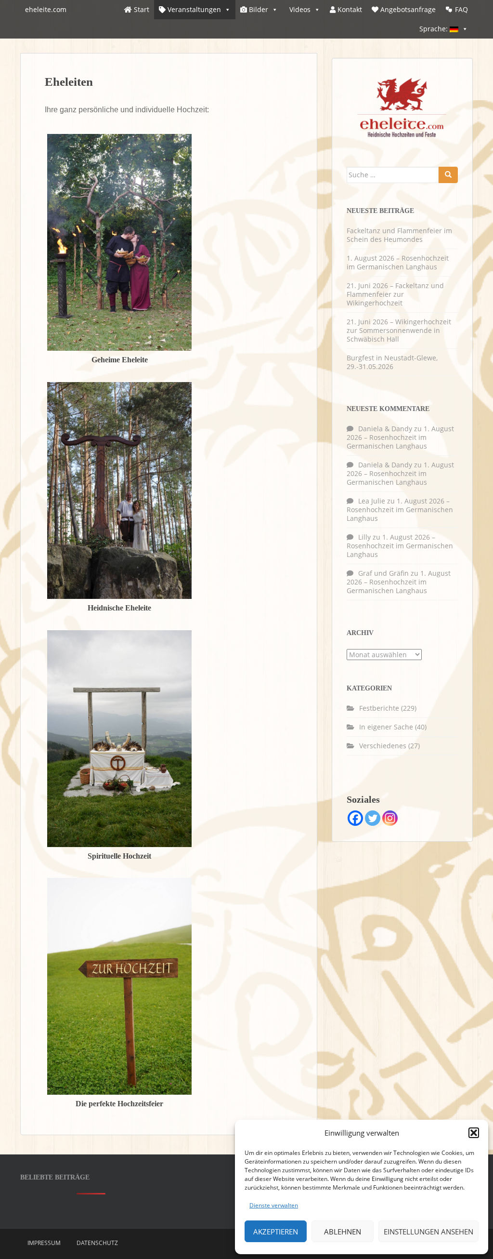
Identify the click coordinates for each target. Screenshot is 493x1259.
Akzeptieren (275, 1231)
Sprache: (434, 28)
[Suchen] (448, 175)
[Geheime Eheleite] (119, 242)
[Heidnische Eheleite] (119, 490)
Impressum (44, 1243)
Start (140, 9)
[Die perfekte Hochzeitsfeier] (119, 986)
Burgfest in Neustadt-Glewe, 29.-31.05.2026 (392, 362)
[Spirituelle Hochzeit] (119, 738)
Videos (299, 9)
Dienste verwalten (273, 1205)
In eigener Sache (386, 726)
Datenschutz (97, 1243)
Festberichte (379, 708)
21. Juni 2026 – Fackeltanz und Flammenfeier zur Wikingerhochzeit (395, 294)
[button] (474, 1133)
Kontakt (349, 9)
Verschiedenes (382, 745)
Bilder (257, 9)
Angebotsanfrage (407, 9)
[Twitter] (372, 818)
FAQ (461, 9)
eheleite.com (45, 9)
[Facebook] (355, 818)
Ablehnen (342, 1231)
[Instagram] (390, 818)
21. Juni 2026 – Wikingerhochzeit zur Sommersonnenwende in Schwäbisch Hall (399, 330)
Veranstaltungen (193, 9)
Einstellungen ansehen (428, 1231)
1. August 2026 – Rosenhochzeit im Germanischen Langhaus (398, 262)
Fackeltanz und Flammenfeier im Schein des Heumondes (399, 235)
